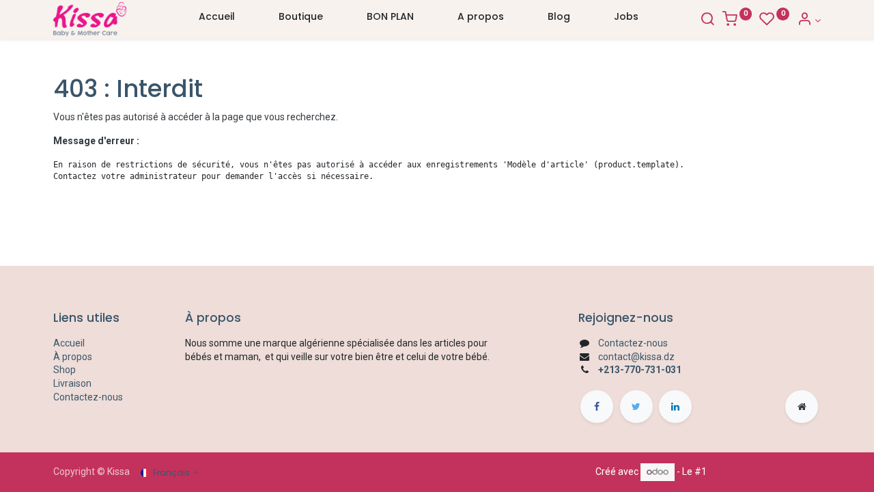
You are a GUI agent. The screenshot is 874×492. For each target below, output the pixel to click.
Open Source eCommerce (765, 471)
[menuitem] (217, 20)
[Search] (707, 20)
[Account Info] (809, 20)
